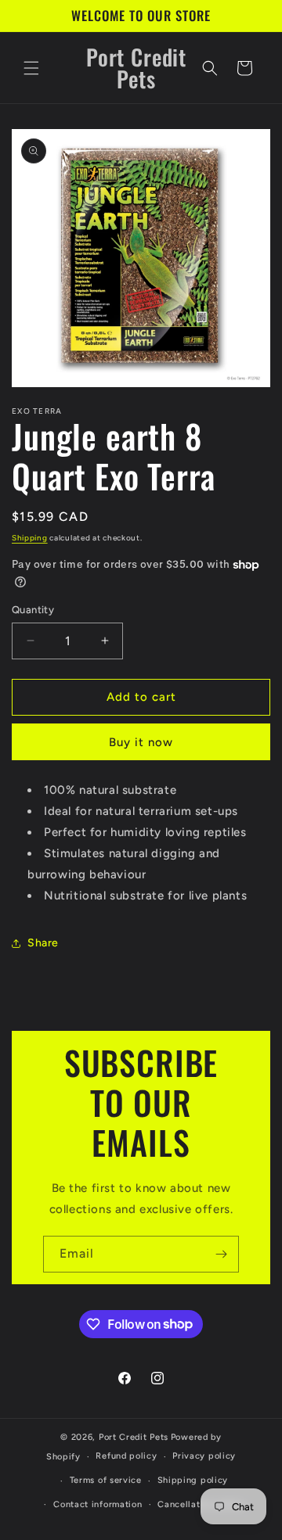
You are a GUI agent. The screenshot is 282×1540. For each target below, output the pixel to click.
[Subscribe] (221, 1254)
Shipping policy (193, 1480)
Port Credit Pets (133, 1437)
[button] (31, 68)
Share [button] (43, 942)
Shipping (30, 538)
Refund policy (126, 1456)
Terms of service (106, 1480)
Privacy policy (204, 1456)
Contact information (97, 1504)
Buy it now (141, 742)
